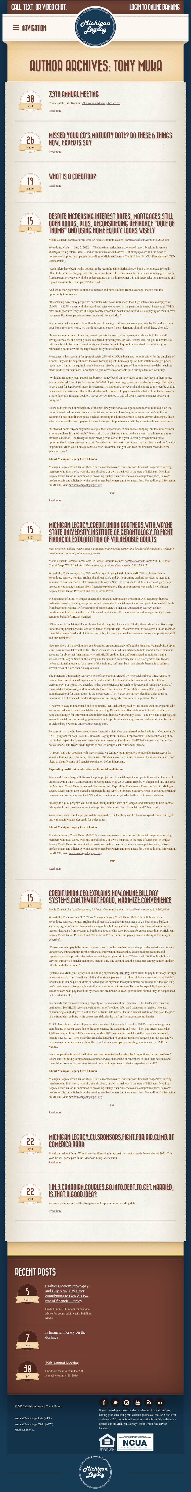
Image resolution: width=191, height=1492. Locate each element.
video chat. (54, 7)
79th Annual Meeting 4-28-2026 (101, 103)
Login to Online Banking (154, 7)
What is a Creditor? (72, 177)
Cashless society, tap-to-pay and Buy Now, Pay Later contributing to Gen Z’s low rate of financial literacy (67, 1293)
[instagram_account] (126, 1402)
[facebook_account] (104, 1402)
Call (16, 7)
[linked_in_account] (160, 1402)
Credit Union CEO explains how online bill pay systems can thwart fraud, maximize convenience (110, 897)
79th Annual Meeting (74, 94)
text (28, 7)
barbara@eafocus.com (138, 239)
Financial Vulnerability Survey (134, 607)
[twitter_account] (115, 1402)
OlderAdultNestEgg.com (92, 723)
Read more (55, 111)
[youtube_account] (138, 1402)
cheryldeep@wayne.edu (116, 565)
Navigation (33, 28)
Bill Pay (125, 973)
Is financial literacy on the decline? (65, 1335)
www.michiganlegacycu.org (85, 485)
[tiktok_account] (149, 1402)
